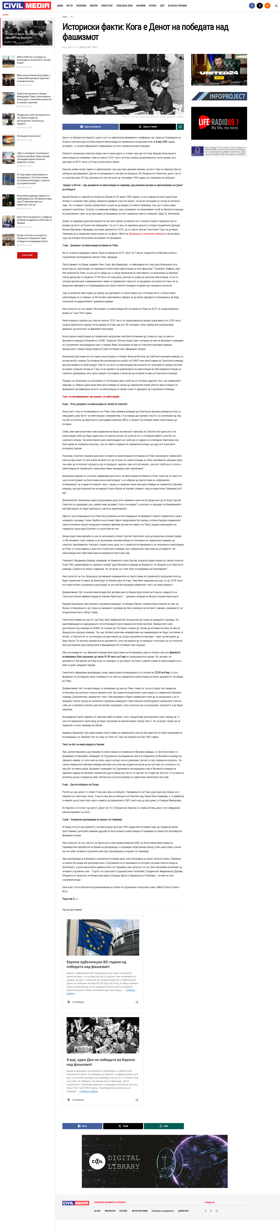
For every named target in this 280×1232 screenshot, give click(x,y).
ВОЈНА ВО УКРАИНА (177, 5)
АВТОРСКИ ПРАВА (140, 1211)
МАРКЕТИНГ (183, 1211)
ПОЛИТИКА (81, 5)
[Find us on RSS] (267, 5)
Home (64, 17)
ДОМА (60, 5)
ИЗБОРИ (94, 5)
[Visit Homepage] (26, 6)
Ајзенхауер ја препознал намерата (147, 233)
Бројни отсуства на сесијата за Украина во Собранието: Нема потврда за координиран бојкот (32, 238)
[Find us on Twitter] (260, 5)
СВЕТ (162, 5)
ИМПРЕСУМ (110, 1211)
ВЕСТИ (70, 5)
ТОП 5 (94, 47)
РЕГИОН (152, 5)
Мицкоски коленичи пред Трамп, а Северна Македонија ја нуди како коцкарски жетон (33, 78)
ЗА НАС (97, 1211)
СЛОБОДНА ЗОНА (124, 5)
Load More (27, 255)
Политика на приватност (163, 1211)
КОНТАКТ (123, 1211)
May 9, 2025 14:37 (69, 47)
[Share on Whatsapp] (180, 127)
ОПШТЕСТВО (107, 5)
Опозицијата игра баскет (29, 136)
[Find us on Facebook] (252, 5)
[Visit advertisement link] (219, 69)
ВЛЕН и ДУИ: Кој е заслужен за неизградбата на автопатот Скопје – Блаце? (34, 60)
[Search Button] (276, 5)
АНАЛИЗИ (141, 5)
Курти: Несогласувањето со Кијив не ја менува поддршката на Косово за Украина (34, 220)
